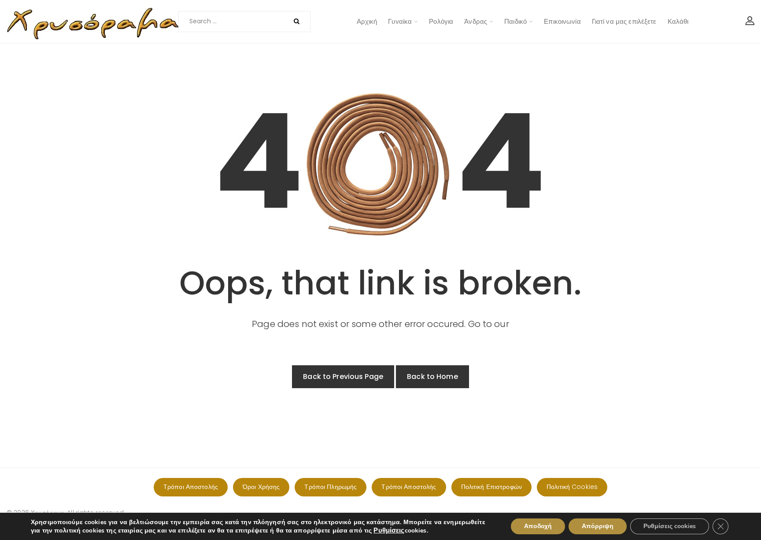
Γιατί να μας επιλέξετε (624, 21)
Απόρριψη (597, 526)
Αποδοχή (538, 526)
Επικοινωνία (562, 21)
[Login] (750, 21)
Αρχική (367, 21)
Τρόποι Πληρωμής (330, 486)
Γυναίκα (400, 21)
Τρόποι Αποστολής (190, 486)
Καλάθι (678, 21)
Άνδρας (475, 21)
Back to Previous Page (343, 376)
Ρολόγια (441, 21)
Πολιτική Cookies (572, 486)
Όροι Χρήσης (261, 486)
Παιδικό (515, 21)
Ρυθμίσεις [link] (388, 530)
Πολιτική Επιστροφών (491, 486)
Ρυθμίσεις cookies (669, 526)
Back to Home (432, 376)
